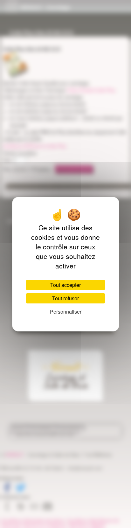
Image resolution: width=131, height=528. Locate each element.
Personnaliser (65, 311)
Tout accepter (65, 284)
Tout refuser (65, 298)
